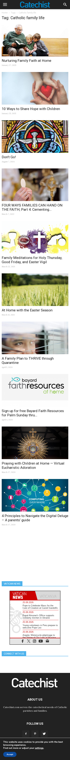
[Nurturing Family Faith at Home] (35, 40)
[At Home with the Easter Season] (35, 289)
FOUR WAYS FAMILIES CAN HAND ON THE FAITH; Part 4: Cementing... (32, 207)
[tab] (22, 595)
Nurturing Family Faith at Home (26, 61)
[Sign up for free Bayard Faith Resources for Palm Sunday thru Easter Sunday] (35, 390)
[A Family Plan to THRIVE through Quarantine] (35, 338)
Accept (10, 754)
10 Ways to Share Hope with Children (31, 109)
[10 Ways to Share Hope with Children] (35, 88)
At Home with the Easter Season (27, 310)
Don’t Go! (9, 157)
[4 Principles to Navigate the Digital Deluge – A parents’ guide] (35, 495)
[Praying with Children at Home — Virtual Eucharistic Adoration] (35, 443)
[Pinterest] (35, 733)
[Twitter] (44, 733)
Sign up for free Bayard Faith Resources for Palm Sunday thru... (33, 413)
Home (5, 12)
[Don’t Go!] (35, 136)
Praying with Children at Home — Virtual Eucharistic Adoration (33, 465)
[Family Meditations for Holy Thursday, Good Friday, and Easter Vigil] (35, 237)
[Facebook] (25, 733)
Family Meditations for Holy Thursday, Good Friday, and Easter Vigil (32, 260)
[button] (65, 4)
